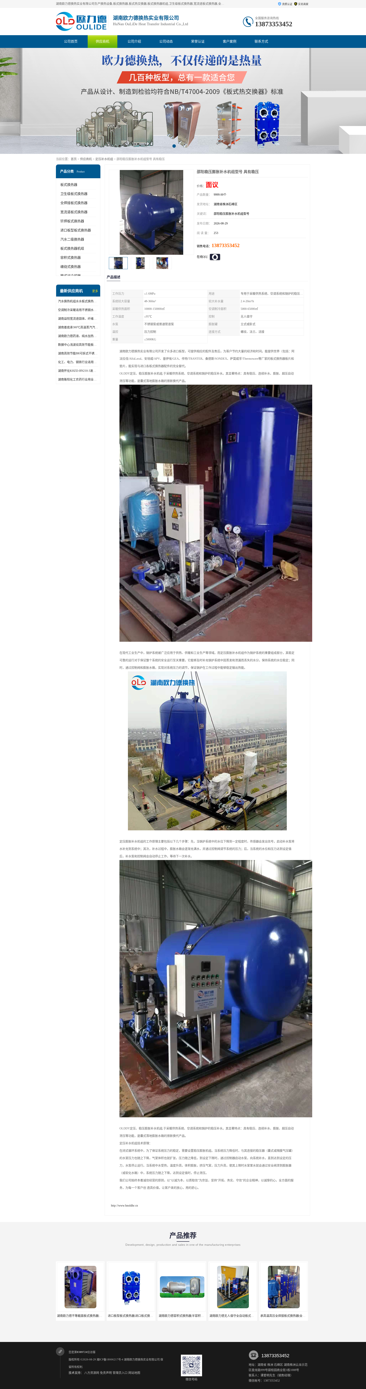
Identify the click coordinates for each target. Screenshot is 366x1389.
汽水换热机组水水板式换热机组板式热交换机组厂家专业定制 (78, 301)
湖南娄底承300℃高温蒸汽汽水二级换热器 (78, 327)
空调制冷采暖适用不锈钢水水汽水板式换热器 (78, 310)
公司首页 (71, 41)
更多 (95, 291)
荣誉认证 (198, 41)
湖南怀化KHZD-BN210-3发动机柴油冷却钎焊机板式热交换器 (78, 370)
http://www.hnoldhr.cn (124, 1205)
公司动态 (166, 41)
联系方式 (261, 41)
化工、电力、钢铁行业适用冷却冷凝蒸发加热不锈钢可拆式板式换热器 (78, 362)
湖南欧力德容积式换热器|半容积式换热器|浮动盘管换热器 (94, 1315)
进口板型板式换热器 (75, 230)
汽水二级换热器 (72, 239)
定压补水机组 (104, 159)
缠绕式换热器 (70, 267)
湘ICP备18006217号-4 (110, 1359)
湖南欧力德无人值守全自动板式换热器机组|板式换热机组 (145, 1315)
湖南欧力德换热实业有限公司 (142, 1359)
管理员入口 (120, 1372)
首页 (74, 159)
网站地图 (134, 1372)
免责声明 (106, 1372)
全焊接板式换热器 (73, 203)
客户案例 (229, 41)
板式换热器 (68, 184)
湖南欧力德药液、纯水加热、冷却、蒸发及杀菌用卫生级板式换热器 (78, 336)
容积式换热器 (70, 257)
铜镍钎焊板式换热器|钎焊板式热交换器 (235, 1315)
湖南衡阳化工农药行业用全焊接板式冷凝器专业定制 (78, 379)
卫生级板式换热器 (73, 194)
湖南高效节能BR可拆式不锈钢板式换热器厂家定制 (78, 353)
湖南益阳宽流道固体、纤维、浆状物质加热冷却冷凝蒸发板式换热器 (78, 318)
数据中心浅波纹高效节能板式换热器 (78, 344)
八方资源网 (91, 1372)
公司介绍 (134, 41)
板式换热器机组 (72, 248)
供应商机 (102, 41)
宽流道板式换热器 (73, 212)
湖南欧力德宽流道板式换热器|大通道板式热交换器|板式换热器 (301, 1315)
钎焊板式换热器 (72, 221)
